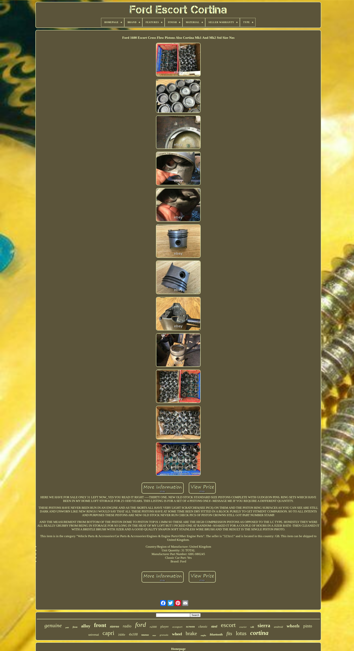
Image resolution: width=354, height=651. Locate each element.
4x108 (133, 634)
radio (127, 626)
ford (140, 624)
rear (154, 635)
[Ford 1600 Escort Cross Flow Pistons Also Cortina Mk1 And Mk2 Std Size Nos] (178, 60)
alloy (85, 626)
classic (202, 626)
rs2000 (153, 627)
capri (108, 633)
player (164, 626)
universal (93, 634)
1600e (121, 634)
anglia (203, 635)
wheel (177, 634)
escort (228, 625)
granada (164, 634)
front (100, 625)
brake (191, 633)
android (278, 626)
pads (67, 627)
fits (229, 633)
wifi (252, 627)
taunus (145, 634)
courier (243, 627)
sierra (264, 625)
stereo (114, 626)
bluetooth (216, 634)
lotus (241, 633)
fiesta (75, 627)
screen (190, 626)
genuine (53, 625)
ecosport (177, 626)
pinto (307, 626)
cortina (259, 632)
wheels (293, 625)
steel (214, 626)
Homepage (178, 649)
